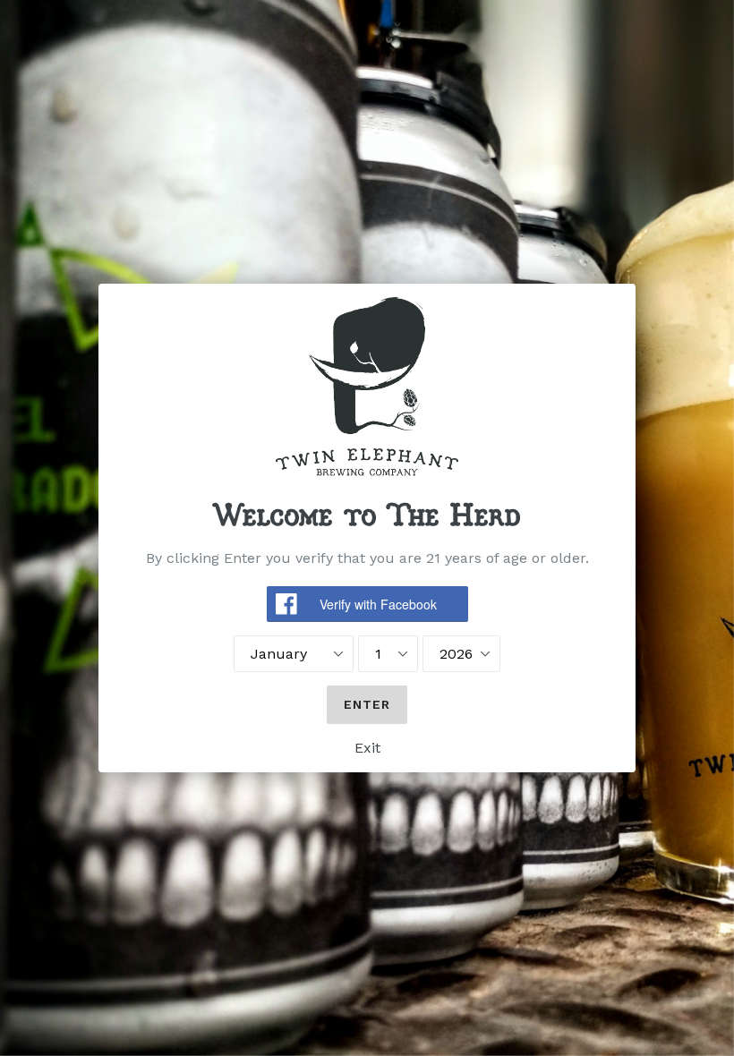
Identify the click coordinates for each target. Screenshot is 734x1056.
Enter (367, 704)
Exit (367, 747)
